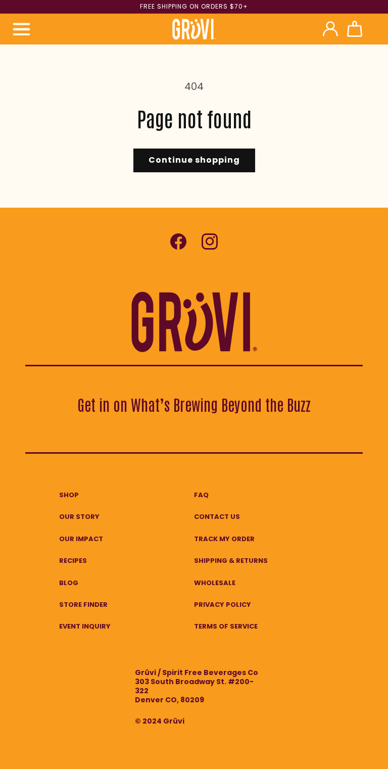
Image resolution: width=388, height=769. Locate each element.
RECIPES (73, 560)
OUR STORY (79, 516)
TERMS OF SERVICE (226, 626)
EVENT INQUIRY (85, 626)
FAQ (201, 495)
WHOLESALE (214, 583)
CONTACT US (217, 516)
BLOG (68, 583)
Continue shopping (194, 160)
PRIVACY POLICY (222, 604)
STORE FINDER (83, 604)
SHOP (69, 495)
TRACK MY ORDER (224, 539)
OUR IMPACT (81, 539)
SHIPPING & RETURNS (231, 560)
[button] (21, 29)
